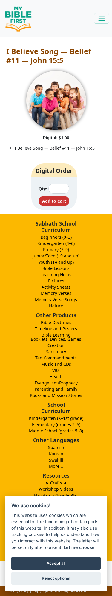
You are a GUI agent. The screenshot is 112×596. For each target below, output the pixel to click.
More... (56, 466)
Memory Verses (56, 293)
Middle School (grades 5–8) (56, 431)
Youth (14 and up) (56, 262)
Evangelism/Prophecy (56, 383)
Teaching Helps (56, 274)
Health (56, 376)
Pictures (56, 281)
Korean (56, 453)
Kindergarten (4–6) (56, 243)
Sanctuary (56, 351)
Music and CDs (56, 364)
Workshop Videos (56, 489)
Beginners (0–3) (56, 237)
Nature (56, 306)
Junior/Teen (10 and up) (56, 256)
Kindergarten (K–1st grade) (56, 418)
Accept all (56, 563)
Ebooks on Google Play (56, 495)
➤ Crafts (56, 483)
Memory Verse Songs (56, 299)
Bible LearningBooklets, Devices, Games (56, 337)
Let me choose (79, 547)
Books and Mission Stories (56, 395)
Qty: (43, 189)
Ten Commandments (56, 358)
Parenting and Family (56, 389)
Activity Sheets (56, 287)
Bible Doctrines (56, 322)
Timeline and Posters (56, 328)
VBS (56, 370)
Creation (56, 345)
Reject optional (56, 578)
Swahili (56, 460)
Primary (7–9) (56, 249)
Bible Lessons (56, 268)
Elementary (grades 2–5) (56, 424)
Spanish (56, 447)
